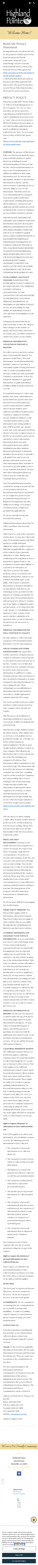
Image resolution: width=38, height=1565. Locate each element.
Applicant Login (26, 1524)
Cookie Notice (19, 1545)
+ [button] (2, 1472)
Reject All (19, 1555)
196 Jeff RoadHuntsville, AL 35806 (19, 1485)
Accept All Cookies (19, 1561)
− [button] (2, 1475)
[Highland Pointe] (19, 1495)
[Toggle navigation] (4, 3)
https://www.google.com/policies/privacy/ (18, 799)
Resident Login (9, 1524)
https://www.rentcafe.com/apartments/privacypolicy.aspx (18, 135)
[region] (19, 1545)
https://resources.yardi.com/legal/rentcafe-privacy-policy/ (18, 66)
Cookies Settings (19, 1549)
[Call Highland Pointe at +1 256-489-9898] (34, 3)
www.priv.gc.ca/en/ (18, 1406)
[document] (19, 1495)
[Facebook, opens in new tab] (19, 1466)
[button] (30, 3)
